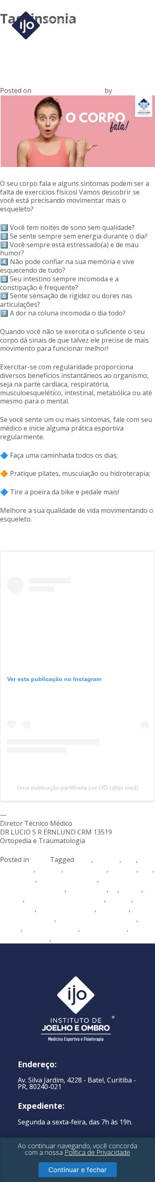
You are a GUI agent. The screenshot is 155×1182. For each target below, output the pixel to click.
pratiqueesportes (51, 928)
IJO (118, 90)
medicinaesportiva (66, 908)
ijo (113, 889)
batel (83, 859)
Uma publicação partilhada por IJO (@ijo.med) (77, 787)
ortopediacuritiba (27, 918)
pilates (10, 928)
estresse (123, 869)
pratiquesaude (103, 928)
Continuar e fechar (77, 1170)
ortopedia (113, 908)
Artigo (40, 859)
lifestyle (119, 899)
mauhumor (17, 908)
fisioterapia (17, 879)
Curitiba (49, 869)
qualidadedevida (25, 938)
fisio (146, 869)
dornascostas (86, 869)
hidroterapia (87, 889)
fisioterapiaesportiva (32, 889)
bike (129, 859)
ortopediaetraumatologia (96, 918)
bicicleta (107, 859)
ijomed (131, 889)
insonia (11, 899)
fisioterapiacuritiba (67, 879)
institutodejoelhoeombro (65, 899)
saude (62, 938)
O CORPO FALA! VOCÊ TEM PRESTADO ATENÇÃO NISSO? (76, 51)
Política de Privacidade (97, 1152)
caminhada (16, 869)
